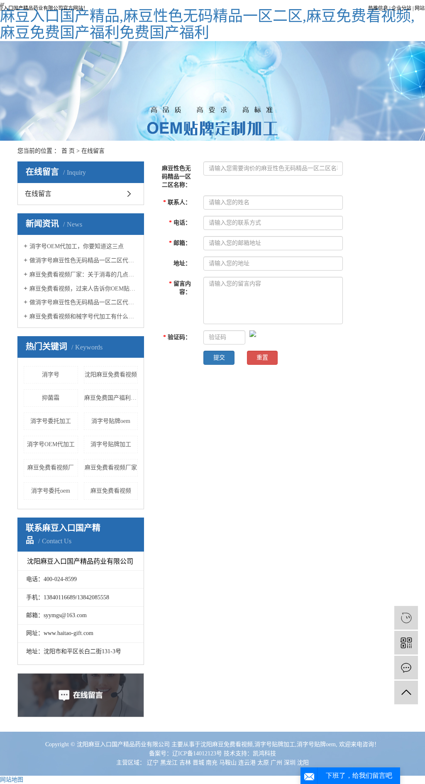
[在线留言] (406, 667)
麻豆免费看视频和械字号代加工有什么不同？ (83, 316)
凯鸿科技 (264, 753)
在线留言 (38, 193)
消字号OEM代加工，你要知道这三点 (76, 246)
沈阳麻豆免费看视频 (111, 374)
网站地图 (11, 780)
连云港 (247, 763)
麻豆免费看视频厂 (50, 467)
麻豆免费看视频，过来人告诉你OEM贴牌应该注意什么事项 (83, 289)
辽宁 (153, 763)
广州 (276, 763)
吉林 (185, 763)
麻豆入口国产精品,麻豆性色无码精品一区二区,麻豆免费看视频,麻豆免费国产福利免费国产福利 (207, 24)
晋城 (198, 763)
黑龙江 (169, 763)
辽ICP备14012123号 (197, 753)
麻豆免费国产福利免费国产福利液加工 (111, 398)
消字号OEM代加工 (51, 444)
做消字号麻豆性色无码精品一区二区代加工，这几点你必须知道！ (83, 260)
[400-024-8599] (406, 618)
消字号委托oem (50, 491)
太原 (263, 763)
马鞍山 (228, 763)
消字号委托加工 (50, 421)
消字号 (50, 374)
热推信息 (378, 8)
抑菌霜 (50, 398)
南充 (211, 763)
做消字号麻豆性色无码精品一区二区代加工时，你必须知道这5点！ (83, 302)
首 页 (68, 151)
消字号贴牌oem (110, 421)
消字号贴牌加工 (110, 444)
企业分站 (401, 8)
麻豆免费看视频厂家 (111, 467)
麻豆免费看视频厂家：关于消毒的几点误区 (83, 274)
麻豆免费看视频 (110, 491)
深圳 (290, 763)
